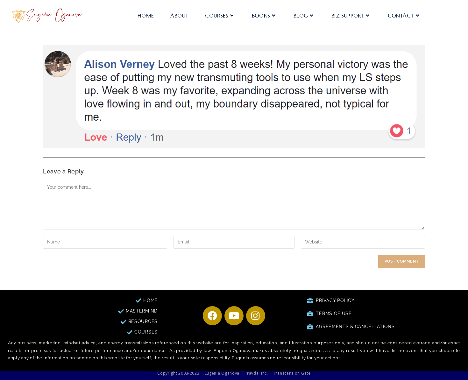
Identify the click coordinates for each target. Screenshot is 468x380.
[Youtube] (234, 315)
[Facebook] (212, 315)
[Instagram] (255, 315)
